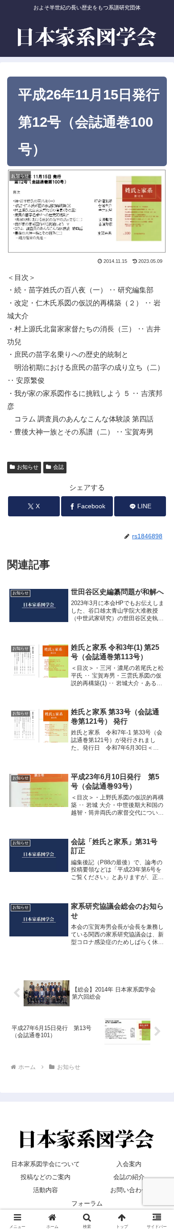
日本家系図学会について (45, 1164)
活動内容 (45, 1189)
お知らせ (27, 467)
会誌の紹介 (129, 1176)
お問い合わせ (129, 1189)
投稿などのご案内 (45, 1176)
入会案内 (128, 1164)
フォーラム (87, 1203)
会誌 (58, 467)
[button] (156, 1113)
